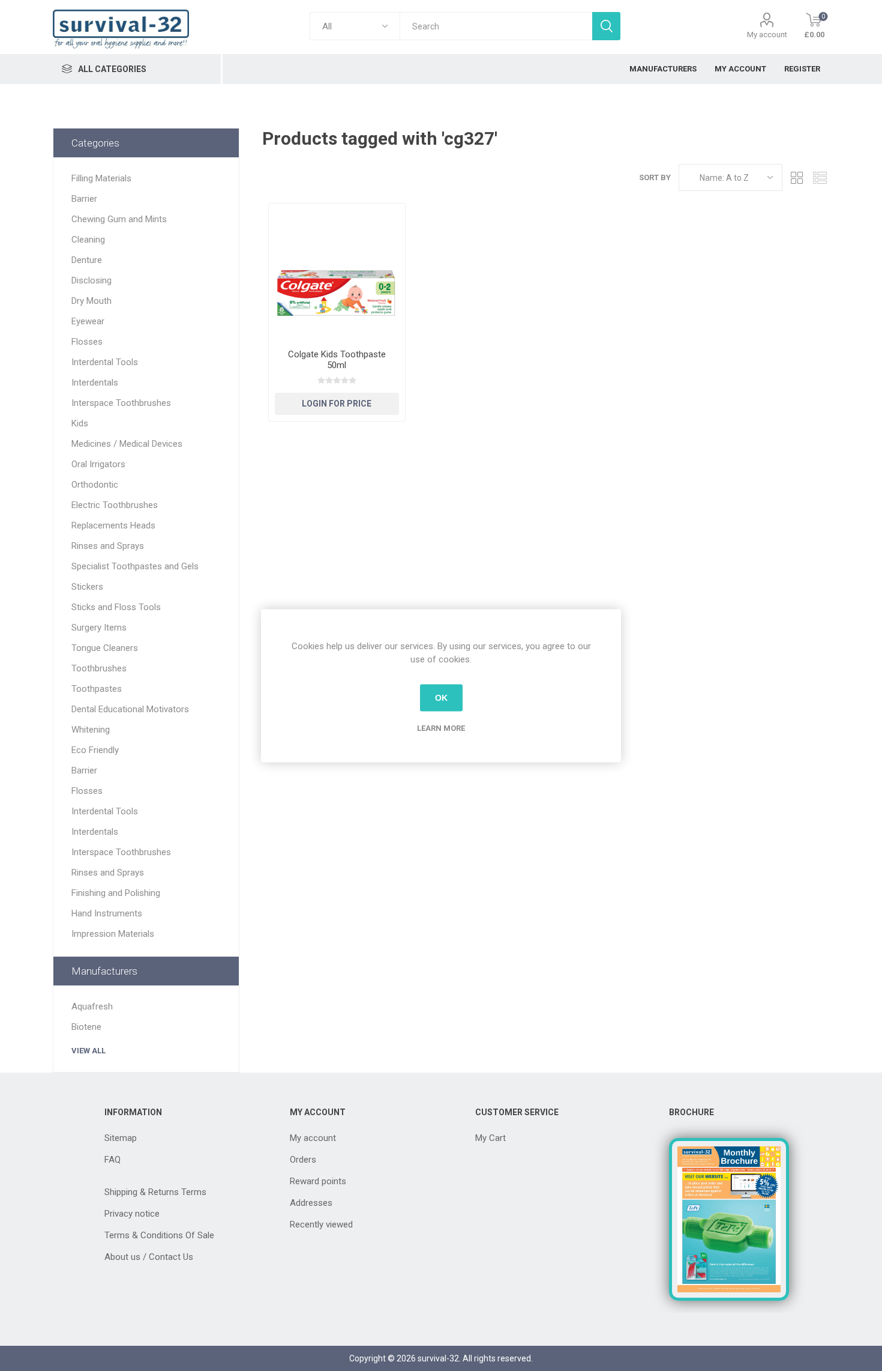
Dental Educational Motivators (130, 709)
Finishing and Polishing (115, 893)
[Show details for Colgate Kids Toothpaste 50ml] (337, 272)
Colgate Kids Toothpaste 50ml (337, 360)
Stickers (87, 586)
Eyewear (87, 321)
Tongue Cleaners (104, 648)
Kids (79, 423)
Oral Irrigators (98, 464)
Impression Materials (112, 933)
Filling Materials (101, 178)
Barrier (84, 198)
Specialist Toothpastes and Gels (135, 566)
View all (88, 1050)
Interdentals (94, 382)
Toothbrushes (99, 668)
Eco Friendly (95, 750)
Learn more (441, 727)
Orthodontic (94, 484)
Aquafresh (92, 1006)
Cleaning (88, 239)
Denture (86, 260)
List (820, 177)
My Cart (490, 1138)
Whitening (90, 729)
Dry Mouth (91, 300)
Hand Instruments (106, 913)
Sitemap (120, 1138)
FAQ (112, 1159)
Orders (303, 1159)
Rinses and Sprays (107, 545)
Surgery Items (99, 627)
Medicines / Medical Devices (126, 443)
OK (441, 698)
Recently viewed (321, 1224)
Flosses (87, 341)
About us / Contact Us (148, 1256)
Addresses (311, 1202)
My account (767, 34)
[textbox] (496, 26)
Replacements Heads (113, 525)
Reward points (318, 1181)
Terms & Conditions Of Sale (159, 1235)
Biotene (86, 1026)
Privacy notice (132, 1213)
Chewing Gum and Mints (119, 219)
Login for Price (336, 403)
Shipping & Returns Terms (155, 1192)
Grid (797, 177)
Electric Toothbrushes (114, 505)
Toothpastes (96, 688)
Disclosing (91, 280)
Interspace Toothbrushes (121, 403)
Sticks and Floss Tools (116, 607)
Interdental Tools (104, 362)
